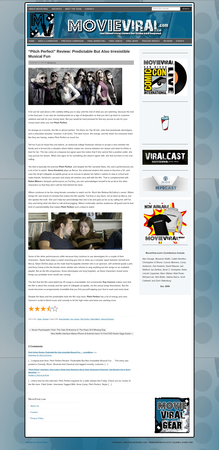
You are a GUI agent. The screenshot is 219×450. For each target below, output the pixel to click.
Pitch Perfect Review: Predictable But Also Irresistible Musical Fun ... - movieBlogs (60, 352)
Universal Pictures (107, 319)
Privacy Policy (36, 418)
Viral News (132, 41)
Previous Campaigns (72, 41)
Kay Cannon (74, 319)
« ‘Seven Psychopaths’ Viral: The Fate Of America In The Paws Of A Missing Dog (67, 330)
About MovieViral (38, 9)
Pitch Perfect (85, 319)
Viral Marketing (96, 41)
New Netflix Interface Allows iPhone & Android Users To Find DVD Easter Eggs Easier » (92, 333)
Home (32, 41)
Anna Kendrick (64, 319)
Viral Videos (115, 41)
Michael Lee (51, 62)
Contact (89, 9)
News (40, 319)
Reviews (168, 41)
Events (180, 41)
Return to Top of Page (36, 442)
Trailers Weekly (151, 41)
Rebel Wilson (95, 319)
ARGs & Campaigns (48, 41)
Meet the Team (73, 9)
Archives (57, 9)
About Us (34, 406)
